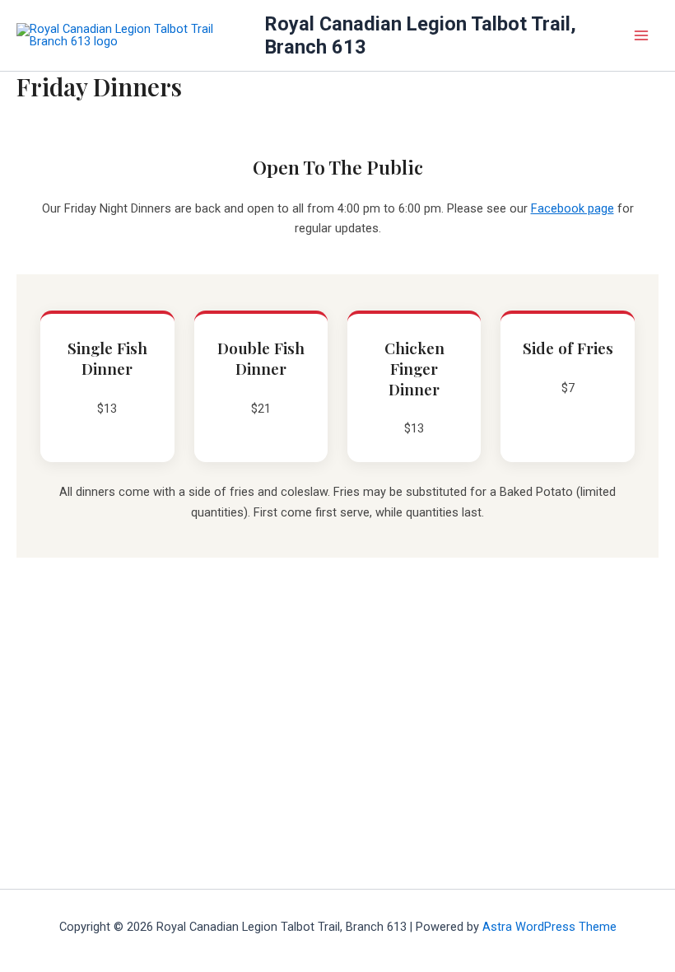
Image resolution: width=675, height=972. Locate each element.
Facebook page (572, 208)
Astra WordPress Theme (549, 926)
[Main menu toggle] (641, 35)
